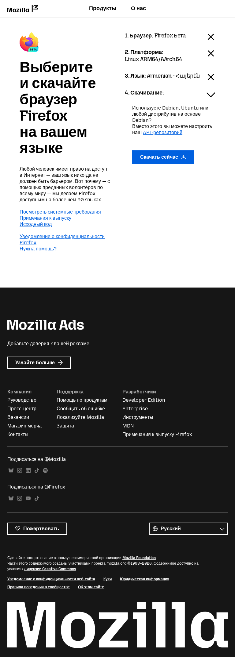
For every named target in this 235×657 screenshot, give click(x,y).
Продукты (102, 8)
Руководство (21, 400)
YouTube (28, 498)
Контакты (17, 434)
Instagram (19, 470)
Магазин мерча (24, 426)
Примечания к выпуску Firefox (157, 434)
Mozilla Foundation (139, 558)
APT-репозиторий (162, 132)
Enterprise (135, 409)
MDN (128, 426)
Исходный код (36, 224)
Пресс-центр (21, 409)
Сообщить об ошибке (81, 409)
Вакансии (18, 417)
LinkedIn (28, 470)
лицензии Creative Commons (50, 569)
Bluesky (11, 470)
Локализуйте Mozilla (80, 417)
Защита (65, 426)
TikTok (36, 470)
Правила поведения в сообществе (38, 587)
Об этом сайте (91, 587)
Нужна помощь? (38, 249)
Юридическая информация (144, 579)
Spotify (45, 470)
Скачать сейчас (159, 157)
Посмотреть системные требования (60, 212)
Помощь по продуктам (82, 400)
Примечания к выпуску (45, 218)
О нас (138, 8)
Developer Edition (143, 400)
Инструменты (137, 417)
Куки (107, 579)
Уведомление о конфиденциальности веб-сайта (51, 579)
